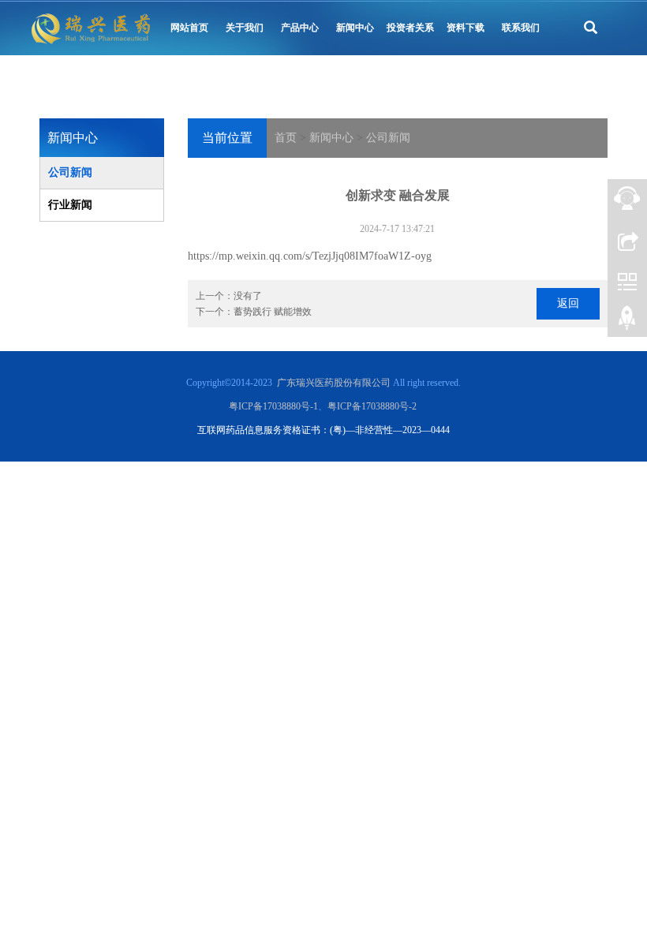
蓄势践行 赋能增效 (273, 311)
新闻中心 (355, 27)
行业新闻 (70, 205)
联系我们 (521, 27)
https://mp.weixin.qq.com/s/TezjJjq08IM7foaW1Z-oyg (310, 256)
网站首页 (189, 27)
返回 (568, 303)
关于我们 (245, 27)
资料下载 (465, 27)
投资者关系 (410, 27)
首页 (286, 138)
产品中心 (300, 27)
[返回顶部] (627, 323)
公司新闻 (388, 138)
